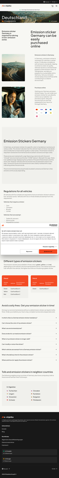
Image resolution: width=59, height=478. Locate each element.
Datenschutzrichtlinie (8, 442)
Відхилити (29, 251)
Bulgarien (36, 397)
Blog (3, 431)
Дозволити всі (48, 251)
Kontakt (4, 429)
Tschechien (13, 391)
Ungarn (11, 394)
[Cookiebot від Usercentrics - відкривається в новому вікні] (50, 225)
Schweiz (12, 400)
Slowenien (12, 397)
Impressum (5, 445)
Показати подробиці (48, 246)
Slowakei (36, 391)
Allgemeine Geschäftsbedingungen (12, 439)
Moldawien (37, 400)
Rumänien (36, 394)
